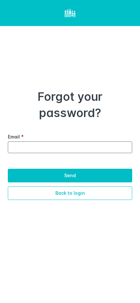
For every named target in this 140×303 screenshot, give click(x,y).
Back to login (70, 193)
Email (16, 136)
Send (70, 175)
